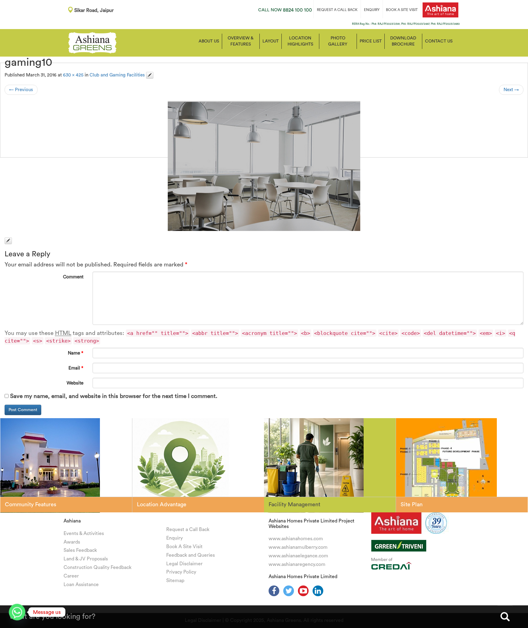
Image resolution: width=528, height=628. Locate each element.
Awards (72, 542)
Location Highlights (300, 41)
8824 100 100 (285, 10)
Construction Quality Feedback (97, 567)
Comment (73, 277)
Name (75, 353)
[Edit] (149, 75)
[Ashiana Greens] (92, 42)
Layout (270, 41)
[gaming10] (264, 166)
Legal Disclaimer (184, 563)
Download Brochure (403, 41)
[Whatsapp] (17, 612)
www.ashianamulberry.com (298, 547)
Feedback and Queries (190, 555)
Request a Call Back (187, 529)
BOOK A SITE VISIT (402, 10)
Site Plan (412, 504)
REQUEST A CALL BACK (337, 10)
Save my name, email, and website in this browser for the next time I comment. (113, 396)
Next (511, 89)
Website (75, 383)
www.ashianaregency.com (297, 564)
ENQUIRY (372, 10)
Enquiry (174, 538)
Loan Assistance (81, 584)
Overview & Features (241, 41)
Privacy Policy (181, 572)
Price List (371, 41)
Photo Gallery (337, 41)
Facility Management (294, 504)
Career (71, 576)
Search (505, 616)
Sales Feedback (80, 550)
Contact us (439, 41)
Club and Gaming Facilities (117, 75)
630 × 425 (73, 75)
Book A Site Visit (184, 546)
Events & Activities (84, 533)
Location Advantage (161, 504)
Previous (21, 89)
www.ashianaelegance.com (298, 555)
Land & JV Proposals (86, 558)
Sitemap (175, 580)
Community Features (30, 504)
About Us (209, 41)
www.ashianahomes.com (296, 538)
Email (75, 368)
